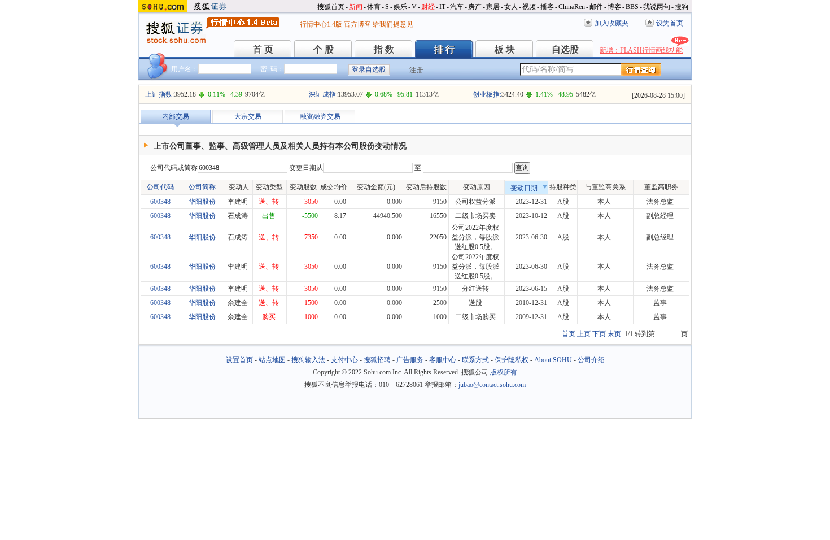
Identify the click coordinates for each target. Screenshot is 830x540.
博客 (614, 7)
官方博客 (357, 24)
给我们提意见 (393, 24)
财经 (428, 7)
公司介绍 (591, 360)
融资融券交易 (320, 116)
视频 (529, 7)
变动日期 (524, 188)
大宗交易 (247, 116)
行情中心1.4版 (321, 24)
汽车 (457, 7)
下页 (599, 334)
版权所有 (503, 372)
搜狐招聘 (377, 360)
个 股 (323, 49)
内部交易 (175, 116)
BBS (632, 7)
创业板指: (487, 94)
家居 (493, 7)
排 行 (444, 49)
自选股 (565, 49)
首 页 (263, 49)
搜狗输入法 (308, 360)
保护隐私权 (511, 360)
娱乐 (400, 7)
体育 (374, 7)
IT (442, 7)
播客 (547, 7)
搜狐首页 (330, 7)
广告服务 (409, 360)
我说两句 (656, 7)
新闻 (355, 7)
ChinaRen (571, 7)
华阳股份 (202, 202)
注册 (416, 70)
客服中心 (442, 360)
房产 (475, 7)
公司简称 (202, 187)
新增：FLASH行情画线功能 (641, 50)
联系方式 (475, 360)
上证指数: (159, 94)
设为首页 (669, 23)
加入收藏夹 (611, 23)
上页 (584, 334)
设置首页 (239, 360)
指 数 (384, 49)
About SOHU (553, 360)
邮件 (596, 7)
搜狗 (681, 7)
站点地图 (272, 360)
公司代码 (160, 187)
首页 (568, 334)
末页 (614, 334)
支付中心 (344, 360)
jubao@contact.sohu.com (492, 385)
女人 (511, 7)
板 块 (505, 49)
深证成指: (323, 94)
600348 (160, 202)
